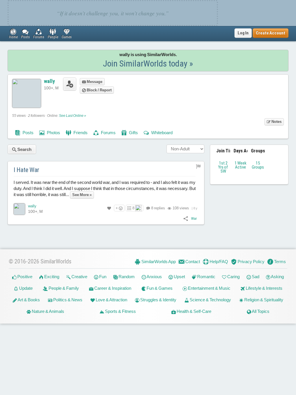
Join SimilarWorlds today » (148, 63)
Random (126, 276)
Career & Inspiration (112, 288)
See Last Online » (72, 116)
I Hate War (26, 169)
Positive (24, 276)
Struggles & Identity (157, 299)
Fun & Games (159, 288)
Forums (108, 132)
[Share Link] (185, 218)
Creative (79, 276)
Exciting (51, 276)
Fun (102, 276)
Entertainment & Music (208, 288)
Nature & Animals (47, 311)
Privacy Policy (250, 261)
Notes (276, 121)
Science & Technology (210, 299)
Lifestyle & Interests (263, 288)
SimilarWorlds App (158, 261)
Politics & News (67, 299)
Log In (243, 33)
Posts (28, 132)
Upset (179, 276)
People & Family (63, 288)
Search (24, 149)
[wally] (19, 209)
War (194, 218)
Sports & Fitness (120, 311)
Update (25, 288)
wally (49, 81)
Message (94, 82)
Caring (233, 276)
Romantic (205, 276)
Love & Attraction (111, 299)
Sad (255, 276)
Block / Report (99, 90)
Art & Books (28, 299)
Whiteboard (161, 132)
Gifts (133, 132)
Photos (53, 132)
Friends (80, 132)
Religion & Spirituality (263, 299)
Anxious (154, 276)
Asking (277, 276)
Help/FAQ (218, 261)
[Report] (198, 166)
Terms (279, 261)
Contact (192, 261)
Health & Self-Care (193, 311)
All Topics (260, 311)
